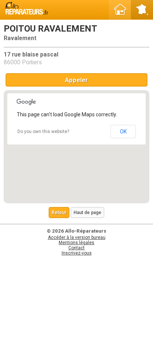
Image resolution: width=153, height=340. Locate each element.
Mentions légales (76, 242)
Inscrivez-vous (77, 253)
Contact (76, 247)
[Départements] (142, 9)
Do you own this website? (43, 131)
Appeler (76, 80)
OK (123, 132)
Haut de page (87, 212)
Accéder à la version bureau (76, 237)
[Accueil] (120, 9)
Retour (59, 212)
